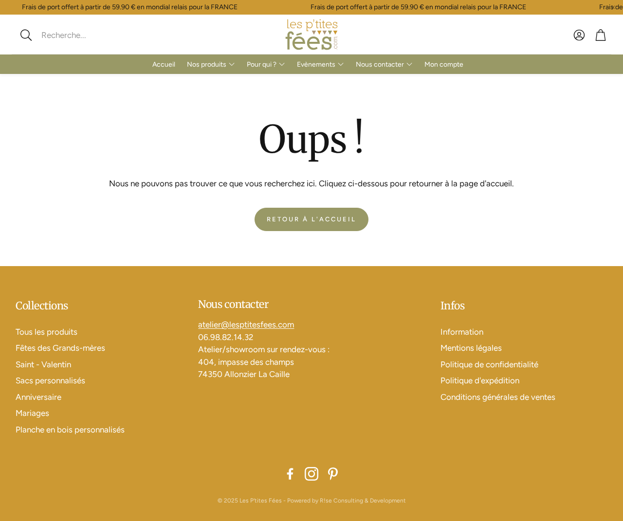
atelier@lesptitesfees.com (246, 324)
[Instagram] (311, 474)
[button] (80, 35)
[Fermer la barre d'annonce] (613, 7)
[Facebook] (290, 474)
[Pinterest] (333, 474)
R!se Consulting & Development (363, 500)
